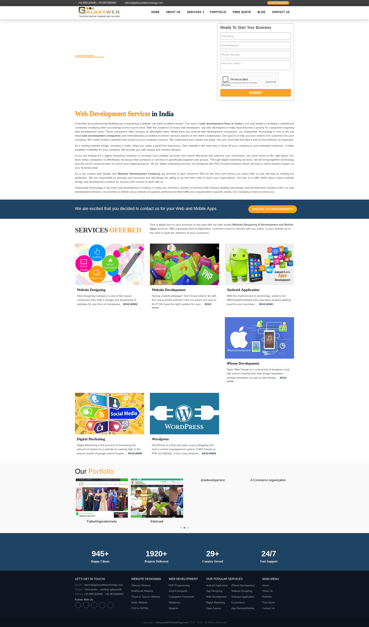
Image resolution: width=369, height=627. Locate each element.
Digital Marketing (215, 602)
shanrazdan (91, 589)
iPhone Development (242, 585)
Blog (261, 12)
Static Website (139, 602)
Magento (173, 608)
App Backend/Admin (242, 608)
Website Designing (241, 591)
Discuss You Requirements (272, 209)
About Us (173, 12)
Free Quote (242, 12)
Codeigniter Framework (181, 596)
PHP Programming (179, 585)
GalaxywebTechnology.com (172, 622)
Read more (130, 304)
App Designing (214, 591)
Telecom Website (140, 585)
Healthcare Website (142, 591)
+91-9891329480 (87, 3)
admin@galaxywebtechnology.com (144, 3)
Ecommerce (238, 602)
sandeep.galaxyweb (111, 589)
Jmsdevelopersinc (157, 480)
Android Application (217, 585)
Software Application (242, 596)
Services (194, 12)
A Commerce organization (212, 480)
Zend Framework (178, 591)
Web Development (216, 596)
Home (155, 12)
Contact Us (281, 12)
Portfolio (218, 12)
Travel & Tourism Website (145, 596)
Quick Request (278, 3)
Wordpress (175, 602)
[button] (181, 528)
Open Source (213, 608)
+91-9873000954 (107, 3)
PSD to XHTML (140, 608)
